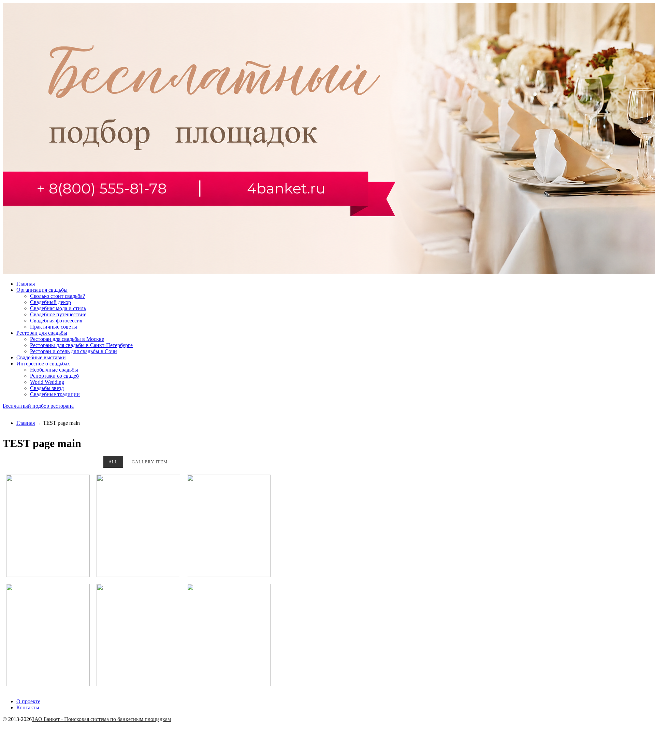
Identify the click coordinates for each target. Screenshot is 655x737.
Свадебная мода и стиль (58, 308)
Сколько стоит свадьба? (57, 296)
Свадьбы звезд (47, 388)
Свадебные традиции (55, 394)
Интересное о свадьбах (43, 363)
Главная (25, 284)
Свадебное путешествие (58, 314)
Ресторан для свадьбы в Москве (67, 339)
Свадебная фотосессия (56, 320)
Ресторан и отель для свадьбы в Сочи (73, 351)
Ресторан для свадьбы (41, 333)
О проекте (28, 701)
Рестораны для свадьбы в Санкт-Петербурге (81, 345)
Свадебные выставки (41, 357)
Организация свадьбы (42, 290)
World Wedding (47, 382)
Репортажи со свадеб (54, 376)
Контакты (27, 707)
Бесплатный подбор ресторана (38, 406)
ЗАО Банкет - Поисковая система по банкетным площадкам (101, 719)
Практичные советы (53, 327)
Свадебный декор (50, 302)
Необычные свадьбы (54, 370)
